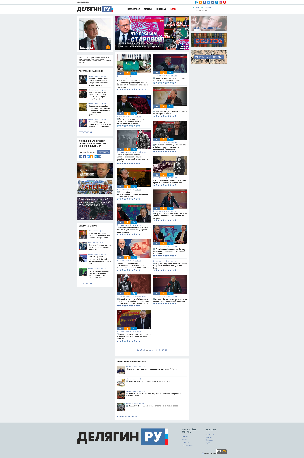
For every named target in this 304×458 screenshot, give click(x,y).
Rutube (184, 439)
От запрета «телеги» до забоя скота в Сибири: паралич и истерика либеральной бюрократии (169, 147)
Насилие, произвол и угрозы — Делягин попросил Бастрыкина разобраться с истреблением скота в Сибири (132, 158)
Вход (197, 7)
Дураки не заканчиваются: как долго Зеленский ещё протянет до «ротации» (99, 235)
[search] (194, 11)
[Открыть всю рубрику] (209, 23)
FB (84, 156)
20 (141, 350)
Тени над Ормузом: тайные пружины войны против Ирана (170, 112)
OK (91, 156)
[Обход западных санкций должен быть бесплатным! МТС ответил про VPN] (95, 208)
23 (150, 350)
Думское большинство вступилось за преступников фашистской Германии (170, 300)
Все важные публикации (127, 417)
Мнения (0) (99, 156)
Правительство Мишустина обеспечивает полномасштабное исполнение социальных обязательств (133, 265)
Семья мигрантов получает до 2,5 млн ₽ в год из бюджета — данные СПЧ (99, 260)
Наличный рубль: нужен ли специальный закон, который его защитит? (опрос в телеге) (98, 81)
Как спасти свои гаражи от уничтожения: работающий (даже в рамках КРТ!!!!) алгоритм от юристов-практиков (133, 84)
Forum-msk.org (187, 445)
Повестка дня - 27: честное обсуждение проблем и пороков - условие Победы (153, 395)
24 (153, 350)
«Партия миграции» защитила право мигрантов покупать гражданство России (170, 266)
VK (80, 156)
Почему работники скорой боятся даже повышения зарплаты (99, 247)
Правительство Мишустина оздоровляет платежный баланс (151, 369)
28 (166, 350)
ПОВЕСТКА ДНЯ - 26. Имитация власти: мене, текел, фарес (153, 406)
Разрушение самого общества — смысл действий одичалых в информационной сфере (132, 121)
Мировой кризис (140, 152)
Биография (86, 47)
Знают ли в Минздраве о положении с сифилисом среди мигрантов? (170, 79)
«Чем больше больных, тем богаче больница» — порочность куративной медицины (169, 251)
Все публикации (85, 132)
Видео (173, 9)
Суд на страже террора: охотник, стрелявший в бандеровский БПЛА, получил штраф (98, 274)
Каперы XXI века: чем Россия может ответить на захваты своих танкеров (99, 124)
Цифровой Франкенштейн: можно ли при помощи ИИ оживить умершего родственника (134, 230)
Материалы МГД (122, 78)
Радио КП (185, 442)
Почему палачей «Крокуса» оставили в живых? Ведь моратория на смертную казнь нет (134, 336)
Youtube (185, 437)
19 (138, 350)
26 (160, 350)
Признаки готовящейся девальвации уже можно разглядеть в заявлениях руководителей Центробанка (99, 110)
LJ (96, 156)
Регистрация (208, 7)
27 (163, 350)
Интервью (161, 9)
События (148, 9)
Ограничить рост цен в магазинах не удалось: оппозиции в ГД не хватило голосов (170, 216)
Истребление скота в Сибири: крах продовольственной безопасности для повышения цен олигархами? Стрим (133, 301)
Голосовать (104, 152)
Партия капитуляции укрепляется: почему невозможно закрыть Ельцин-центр (97, 95)
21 (144, 350)
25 (156, 350)
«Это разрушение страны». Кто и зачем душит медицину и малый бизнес (170, 181)
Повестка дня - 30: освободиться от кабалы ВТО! (149, 381)
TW (88, 156)
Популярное (133, 9)
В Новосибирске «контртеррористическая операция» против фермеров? (132, 194)
